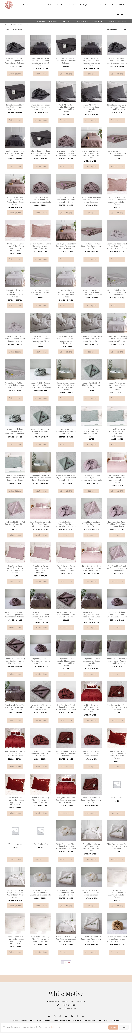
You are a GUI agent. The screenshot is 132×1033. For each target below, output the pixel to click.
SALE (111, 5)
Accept (113, 1027)
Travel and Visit (81, 21)
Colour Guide (65, 1020)
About (15, 1020)
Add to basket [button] (117, 813)
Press (106, 1020)
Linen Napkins (84, 5)
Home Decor (27, 5)
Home (7, 24)
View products (41, 859)
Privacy (40, 1020)
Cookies (48, 1020)
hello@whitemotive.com (67, 1008)
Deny (124, 1027)
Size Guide (77, 1020)
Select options (15, 74)
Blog (99, 1020)
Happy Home (67, 21)
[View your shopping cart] (122, 14)
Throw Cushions (61, 5)
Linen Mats (94, 5)
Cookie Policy (55, 1027)
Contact (24, 1020)
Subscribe (115, 1020)
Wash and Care (89, 1020)
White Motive (53, 21)
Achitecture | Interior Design (117, 21)
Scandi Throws (50, 5)
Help (56, 1020)
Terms (31, 1020)
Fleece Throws (38, 5)
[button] (125, 14)
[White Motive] (9, 5)
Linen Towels (73, 5)
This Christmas (40, 21)
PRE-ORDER (119, 5)
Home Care (104, 5)
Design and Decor (97, 21)
